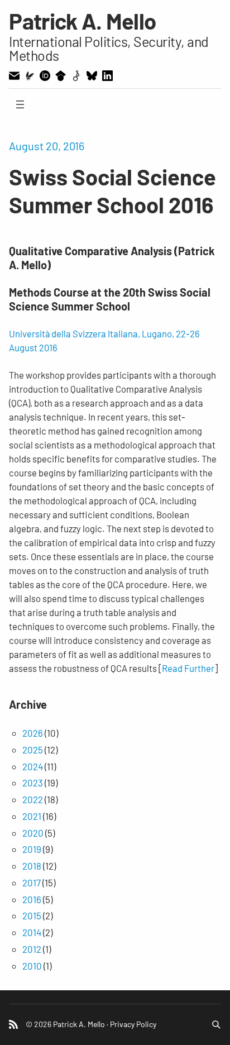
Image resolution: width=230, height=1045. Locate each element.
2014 (31, 932)
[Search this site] (216, 1024)
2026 (32, 732)
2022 (32, 799)
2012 (31, 949)
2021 (31, 816)
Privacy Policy (133, 1024)
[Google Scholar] (60, 75)
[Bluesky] (92, 75)
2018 (31, 865)
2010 (32, 965)
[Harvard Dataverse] (76, 75)
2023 (32, 782)
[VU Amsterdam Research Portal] (30, 76)
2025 (32, 749)
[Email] (14, 75)
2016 (31, 899)
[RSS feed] (13, 1024)
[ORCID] (45, 75)
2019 (31, 849)
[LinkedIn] (107, 75)
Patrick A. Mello (82, 20)
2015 (31, 915)
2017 (31, 882)
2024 (32, 766)
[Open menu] (20, 104)
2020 (33, 832)
